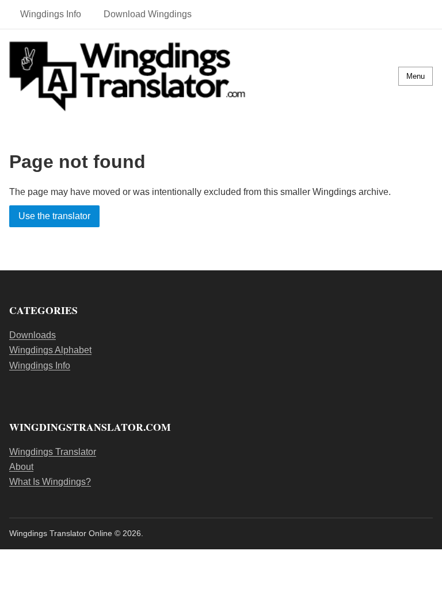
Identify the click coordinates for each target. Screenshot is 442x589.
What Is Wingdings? (50, 482)
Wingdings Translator (52, 452)
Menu (415, 76)
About (21, 467)
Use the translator (54, 216)
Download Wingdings (148, 14)
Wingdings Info (50, 14)
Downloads (32, 335)
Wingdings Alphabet (50, 350)
